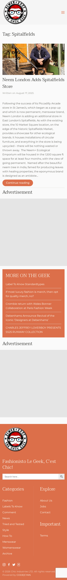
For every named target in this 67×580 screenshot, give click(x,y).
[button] (63, 12)
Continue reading (17, 182)
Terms (44, 535)
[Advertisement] (33, 232)
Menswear (9, 541)
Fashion (7, 500)
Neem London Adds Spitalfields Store (33, 83)
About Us (46, 500)
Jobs (43, 506)
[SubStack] (18, 564)
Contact (45, 512)
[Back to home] (15, 12)
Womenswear (11, 547)
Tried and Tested (13, 524)
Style (5, 530)
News (6, 518)
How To (7, 535)
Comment (9, 512)
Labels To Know (12, 506)
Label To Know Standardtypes (25, 284)
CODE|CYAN (24, 574)
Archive (7, 553)
